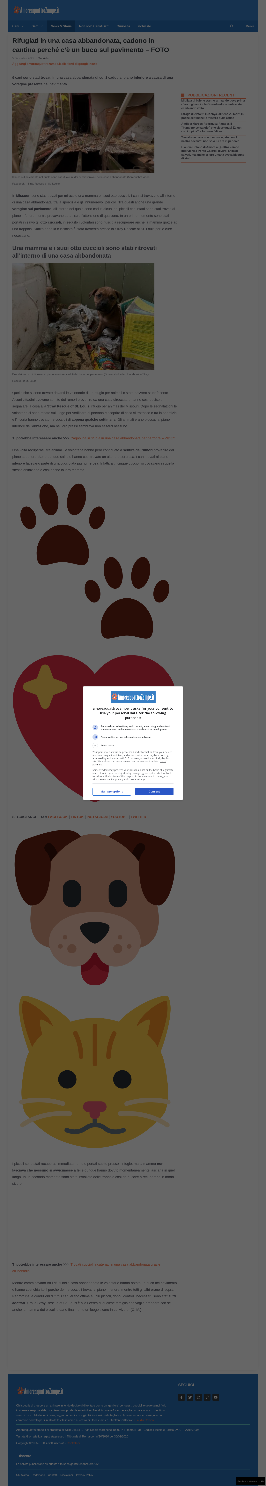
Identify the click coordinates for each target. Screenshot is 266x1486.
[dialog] (133, 743)
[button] (133, 745)
